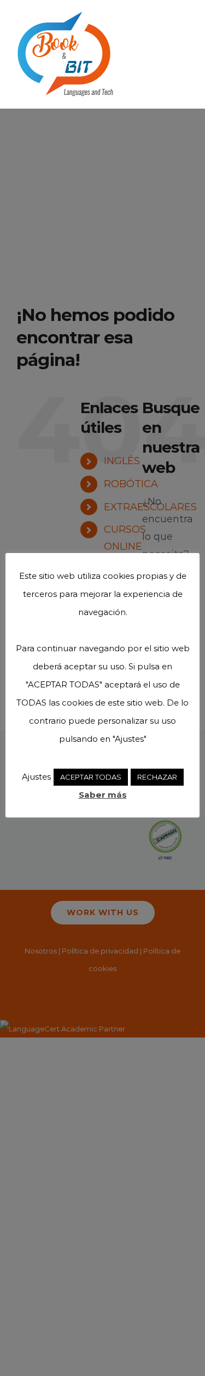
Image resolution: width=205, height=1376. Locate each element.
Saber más (103, 794)
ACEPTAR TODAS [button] (90, 776)
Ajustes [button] (36, 776)
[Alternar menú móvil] (184, 16)
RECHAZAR (157, 776)
